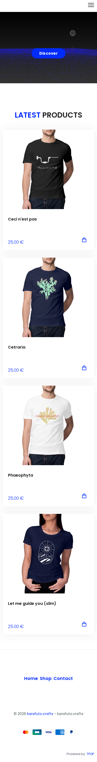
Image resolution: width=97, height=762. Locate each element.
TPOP (90, 754)
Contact (63, 678)
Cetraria (16, 347)
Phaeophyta (20, 475)
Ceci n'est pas (22, 219)
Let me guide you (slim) (32, 603)
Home (31, 678)
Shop (45, 678)
